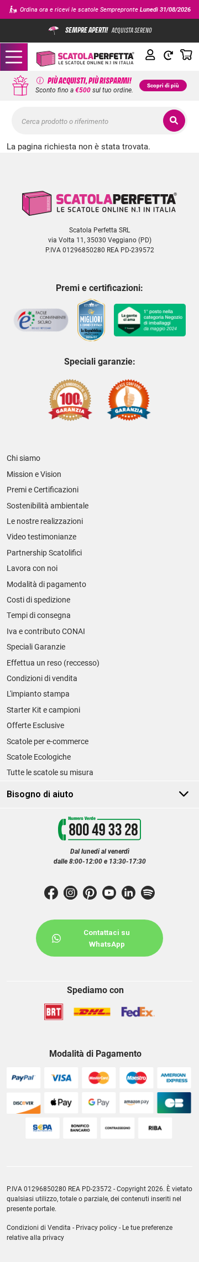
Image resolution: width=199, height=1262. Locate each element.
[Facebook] (51, 893)
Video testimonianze (41, 537)
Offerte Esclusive (35, 725)
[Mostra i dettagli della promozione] (40, 81)
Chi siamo (23, 458)
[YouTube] (109, 893)
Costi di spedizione (38, 600)
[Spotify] (148, 893)
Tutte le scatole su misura (50, 772)
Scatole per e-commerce (47, 741)
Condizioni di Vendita (39, 1227)
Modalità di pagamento (46, 584)
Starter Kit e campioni (43, 710)
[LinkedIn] (128, 893)
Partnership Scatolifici (44, 553)
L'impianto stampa (38, 694)
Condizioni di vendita (42, 678)
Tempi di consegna (39, 615)
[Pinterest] (90, 893)
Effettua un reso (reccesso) (53, 663)
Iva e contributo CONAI (46, 631)
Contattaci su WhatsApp (106, 938)
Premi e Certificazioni (42, 490)
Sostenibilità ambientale (47, 506)
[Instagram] (70, 893)
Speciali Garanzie (36, 647)
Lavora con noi (32, 568)
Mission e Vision (34, 474)
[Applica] (174, 121)
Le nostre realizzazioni (45, 521)
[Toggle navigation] (14, 57)
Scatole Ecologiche (39, 757)
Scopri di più (163, 85)
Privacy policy (96, 1227)
